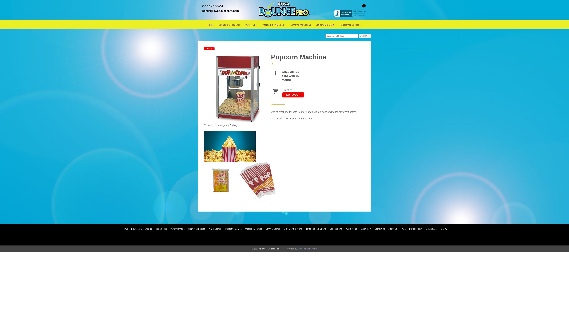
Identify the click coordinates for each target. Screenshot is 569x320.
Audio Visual (351, 229)
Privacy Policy (415, 229)
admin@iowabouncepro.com (220, 11)
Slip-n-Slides (161, 229)
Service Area (432, 229)
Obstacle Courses (253, 229)
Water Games (215, 229)
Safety (444, 229)
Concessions (336, 229)
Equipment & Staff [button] (325, 25)
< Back (209, 49)
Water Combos (177, 229)
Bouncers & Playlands (229, 25)
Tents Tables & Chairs (316, 229)
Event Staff (366, 229)
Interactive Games (233, 229)
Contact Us (380, 229)
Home (211, 25)
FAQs (403, 229)
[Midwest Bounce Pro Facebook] (364, 6)
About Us (393, 229)
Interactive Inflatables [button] (273, 25)
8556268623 (212, 6)
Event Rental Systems (307, 249)
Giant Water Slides (196, 229)
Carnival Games (273, 229)
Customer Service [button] (350, 25)
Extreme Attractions (301, 25)
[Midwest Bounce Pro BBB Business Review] (350, 13)
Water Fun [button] (250, 25)
